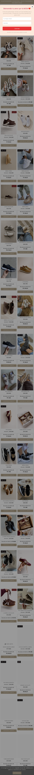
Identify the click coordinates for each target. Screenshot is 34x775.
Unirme (17, 29)
